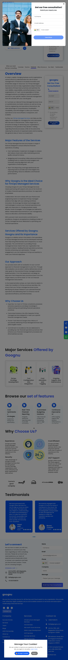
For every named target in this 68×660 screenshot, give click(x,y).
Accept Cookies (22, 653)
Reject (34, 653)
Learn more (34, 649)
